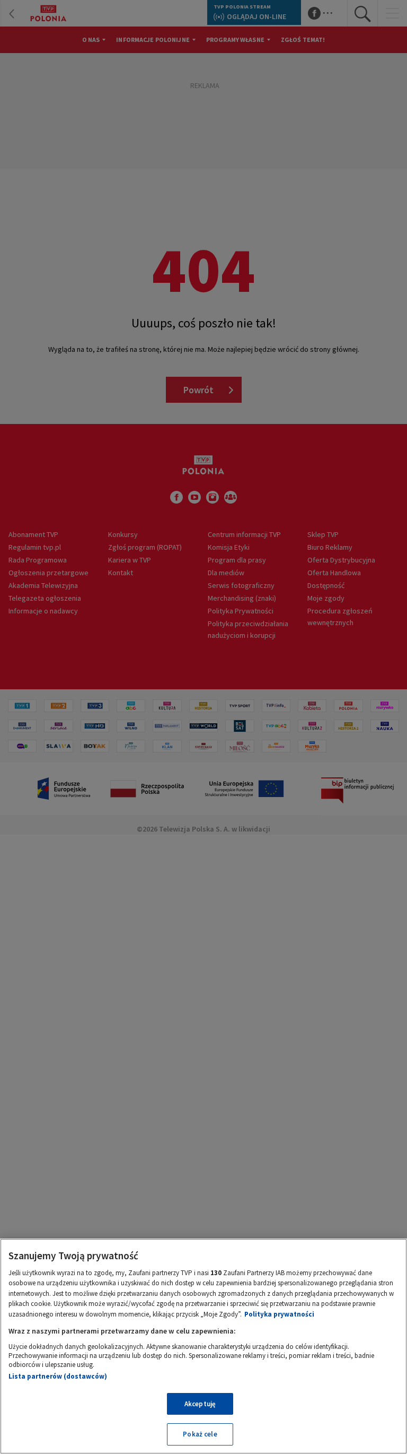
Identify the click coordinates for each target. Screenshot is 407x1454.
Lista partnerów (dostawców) (57, 1376)
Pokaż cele (200, 1434)
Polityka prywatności (279, 1314)
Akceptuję (200, 1403)
